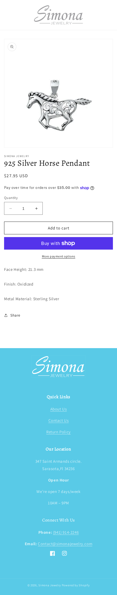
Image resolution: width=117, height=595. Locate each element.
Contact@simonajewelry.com (65, 543)
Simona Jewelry (49, 585)
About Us (58, 409)
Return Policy (58, 431)
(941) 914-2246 (66, 532)
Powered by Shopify (76, 585)
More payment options (58, 256)
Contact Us (58, 420)
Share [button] (15, 315)
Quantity (11, 197)
